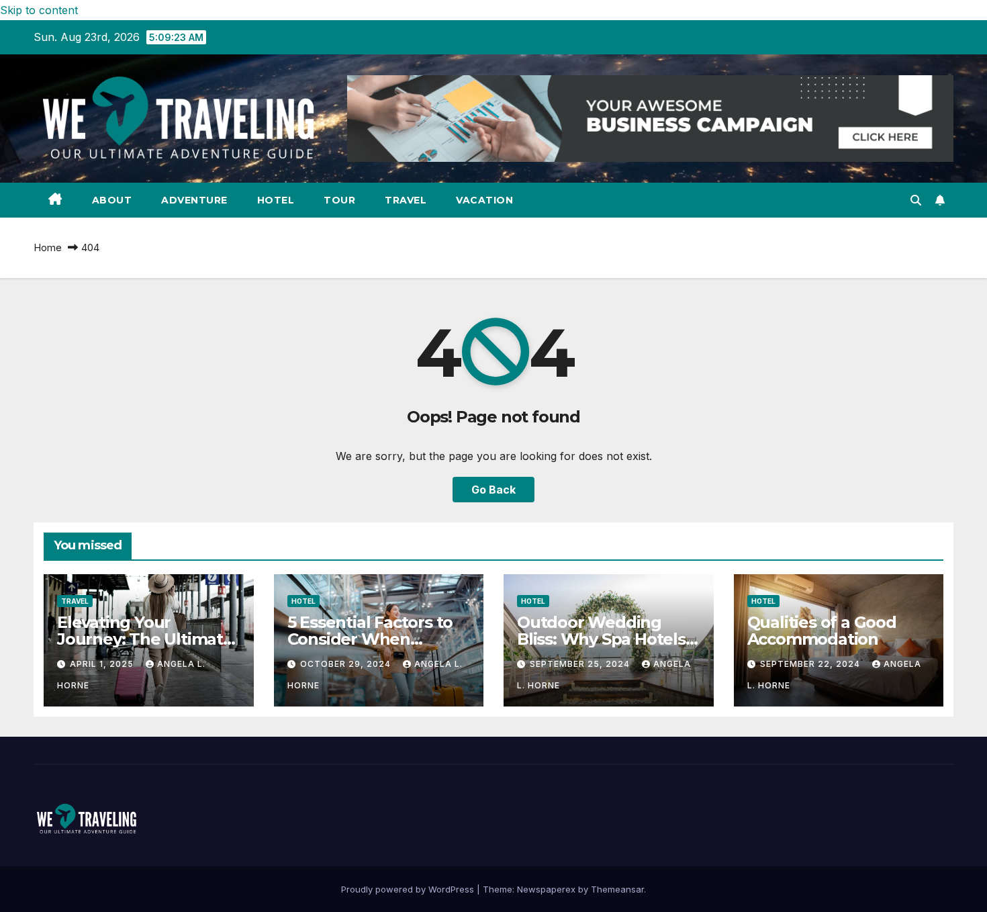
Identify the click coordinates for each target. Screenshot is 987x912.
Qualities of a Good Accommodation (821, 630)
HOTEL (276, 200)
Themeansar (617, 889)
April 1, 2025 (103, 664)
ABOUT (112, 200)
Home (48, 247)
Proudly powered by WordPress (409, 889)
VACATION (484, 200)
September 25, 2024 (581, 664)
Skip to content (39, 10)
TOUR (339, 200)
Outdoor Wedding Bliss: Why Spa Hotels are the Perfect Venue (605, 639)
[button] (915, 200)
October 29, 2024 (346, 664)
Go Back (493, 489)
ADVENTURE (194, 200)
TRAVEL (405, 200)
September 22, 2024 (811, 664)
